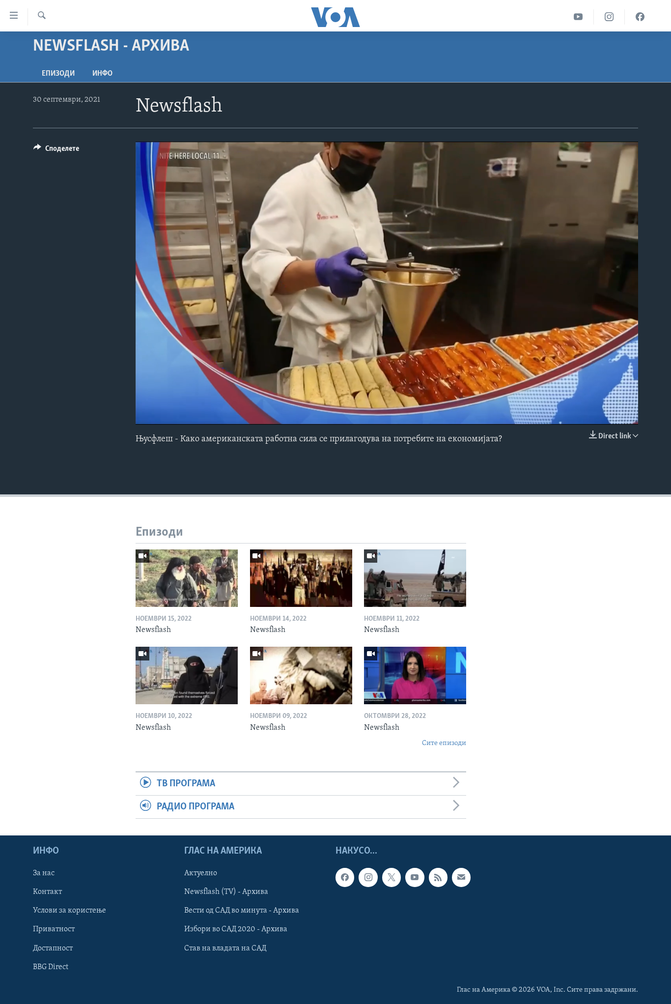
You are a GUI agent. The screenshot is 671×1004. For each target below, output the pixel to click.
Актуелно (200, 874)
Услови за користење (69, 911)
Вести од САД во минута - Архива (241, 911)
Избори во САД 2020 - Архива (235, 930)
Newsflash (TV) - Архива (226, 892)
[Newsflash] (187, 578)
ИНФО (102, 74)
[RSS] (438, 877)
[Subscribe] (461, 877)
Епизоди (58, 74)
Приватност (54, 930)
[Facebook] (640, 17)
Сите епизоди (444, 743)
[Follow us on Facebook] (345, 877)
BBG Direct (50, 967)
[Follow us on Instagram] (368, 877)
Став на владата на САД (225, 948)
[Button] (56, 151)
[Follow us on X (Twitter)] (391, 877)
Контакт (47, 892)
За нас (44, 874)
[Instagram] (609, 17)
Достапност (53, 948)
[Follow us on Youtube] (414, 877)
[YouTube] (578, 17)
